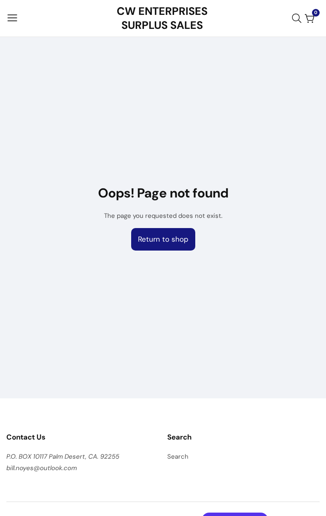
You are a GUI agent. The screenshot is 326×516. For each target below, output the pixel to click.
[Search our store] (298, 18)
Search (177, 456)
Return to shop (163, 239)
